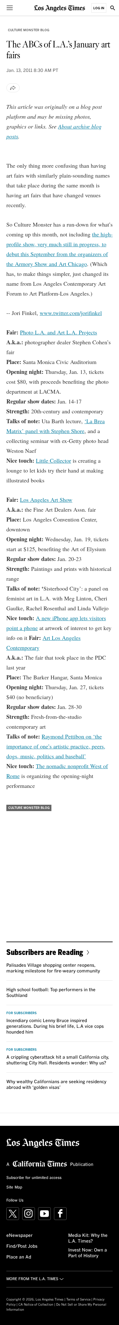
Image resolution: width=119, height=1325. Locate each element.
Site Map (14, 1187)
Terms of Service (78, 1299)
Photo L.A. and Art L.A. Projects (58, 332)
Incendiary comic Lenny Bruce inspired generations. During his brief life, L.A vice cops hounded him (55, 1026)
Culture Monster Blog (28, 30)
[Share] (13, 87)
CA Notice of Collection (35, 1304)
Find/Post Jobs (21, 1246)
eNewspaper (19, 1235)
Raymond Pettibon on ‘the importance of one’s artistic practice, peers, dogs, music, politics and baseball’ (55, 746)
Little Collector (53, 460)
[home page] (59, 8)
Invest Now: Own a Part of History (87, 1253)
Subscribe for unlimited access (34, 1178)
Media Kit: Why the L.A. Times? (88, 1238)
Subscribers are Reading (44, 952)
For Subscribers (21, 1013)
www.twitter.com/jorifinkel (71, 313)
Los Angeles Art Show (46, 499)
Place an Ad (18, 1257)
